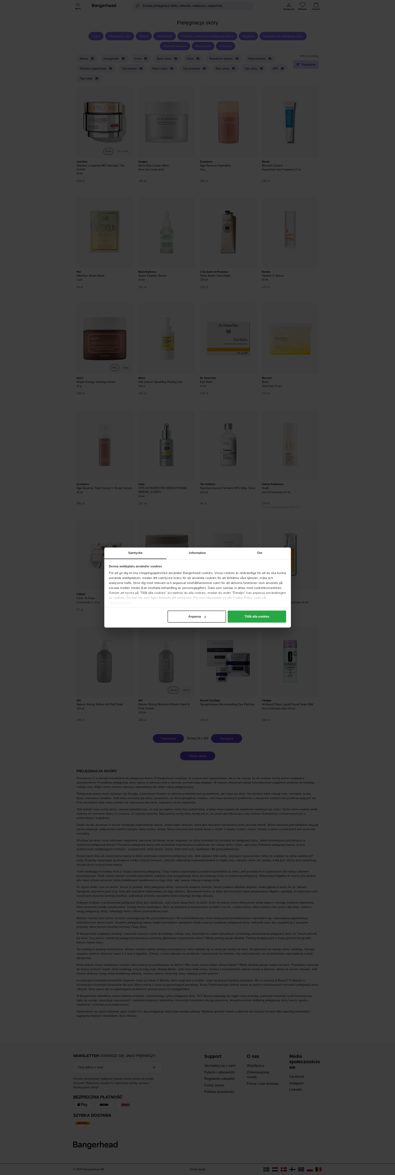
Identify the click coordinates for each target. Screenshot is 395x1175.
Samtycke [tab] (135, 553)
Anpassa (194, 616)
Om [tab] (259, 553)
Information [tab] (197, 553)
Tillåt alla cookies (256, 616)
